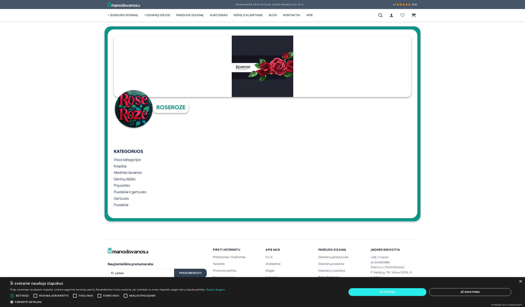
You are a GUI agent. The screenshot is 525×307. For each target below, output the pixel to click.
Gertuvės (121, 198)
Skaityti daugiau (215, 289)
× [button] (520, 281)
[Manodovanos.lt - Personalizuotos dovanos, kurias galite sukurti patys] (124, 4)
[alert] (262, 292)
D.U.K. (269, 257)
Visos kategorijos (127, 159)
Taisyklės (219, 264)
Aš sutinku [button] (387, 292)
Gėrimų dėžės (125, 179)
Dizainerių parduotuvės (333, 257)
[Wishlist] (402, 15)
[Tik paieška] (380, 15)
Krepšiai (120, 166)
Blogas (270, 270)
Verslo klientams (248, 15)
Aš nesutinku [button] (470, 292)
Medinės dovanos (128, 172)
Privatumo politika (224, 270)
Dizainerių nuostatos (331, 270)
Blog (273, 15)
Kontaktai (291, 15)
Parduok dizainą (189, 15)
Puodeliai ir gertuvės (130, 192)
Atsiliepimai (273, 264)
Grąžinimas (238, 257)
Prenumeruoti (190, 273)
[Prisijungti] (391, 15)
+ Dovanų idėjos (157, 15)
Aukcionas (219, 15)
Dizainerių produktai (331, 264)
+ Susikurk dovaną (123, 15)
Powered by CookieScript (506, 304)
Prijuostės (122, 185)
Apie (309, 15)
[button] (413, 15)
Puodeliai (121, 204)
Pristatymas (221, 257)
